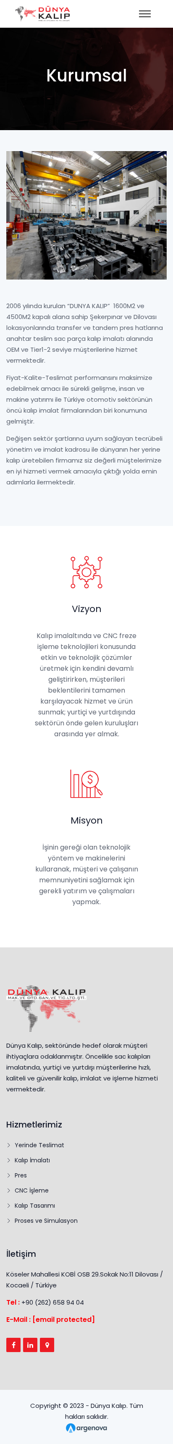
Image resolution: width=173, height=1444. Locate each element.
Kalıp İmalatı (32, 1160)
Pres (21, 1175)
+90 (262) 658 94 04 (52, 1302)
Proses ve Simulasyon (46, 1220)
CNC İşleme (32, 1190)
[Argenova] (86, 1427)
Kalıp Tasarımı (35, 1205)
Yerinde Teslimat (39, 1145)
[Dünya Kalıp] (145, 14)
